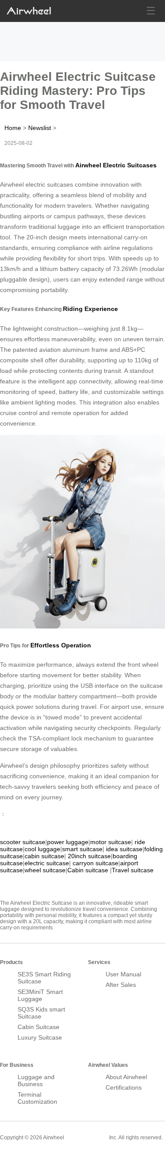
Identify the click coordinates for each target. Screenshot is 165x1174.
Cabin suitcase (87, 870)
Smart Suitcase (87, 1137)
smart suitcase (82, 849)
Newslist (39, 127)
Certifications (124, 1087)
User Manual (123, 974)
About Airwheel (126, 1076)
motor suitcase (110, 841)
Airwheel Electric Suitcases (116, 165)
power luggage (67, 841)
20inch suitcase (89, 856)
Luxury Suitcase (40, 1037)
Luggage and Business (36, 1080)
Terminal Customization (37, 1098)
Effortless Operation (60, 645)
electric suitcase (47, 863)
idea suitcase (124, 849)
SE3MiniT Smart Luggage (40, 995)
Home (12, 127)
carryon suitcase (95, 863)
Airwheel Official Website (34, 1156)
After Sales (121, 984)
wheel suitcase (45, 870)
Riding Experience (90, 308)
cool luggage (42, 849)
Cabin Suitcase (38, 1026)
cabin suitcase (44, 856)
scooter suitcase (22, 841)
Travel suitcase (133, 870)
